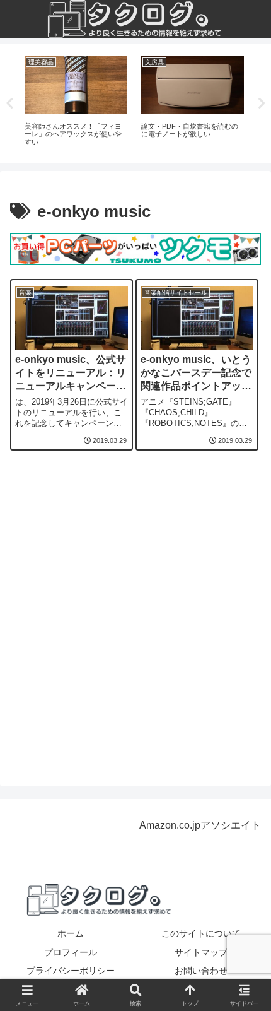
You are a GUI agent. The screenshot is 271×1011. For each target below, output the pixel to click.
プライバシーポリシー (70, 971)
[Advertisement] (135, 616)
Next (261, 103)
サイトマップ (201, 952)
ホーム (70, 933)
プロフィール (70, 952)
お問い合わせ (201, 971)
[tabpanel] (75, 101)
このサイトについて (201, 933)
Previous (9, 103)
